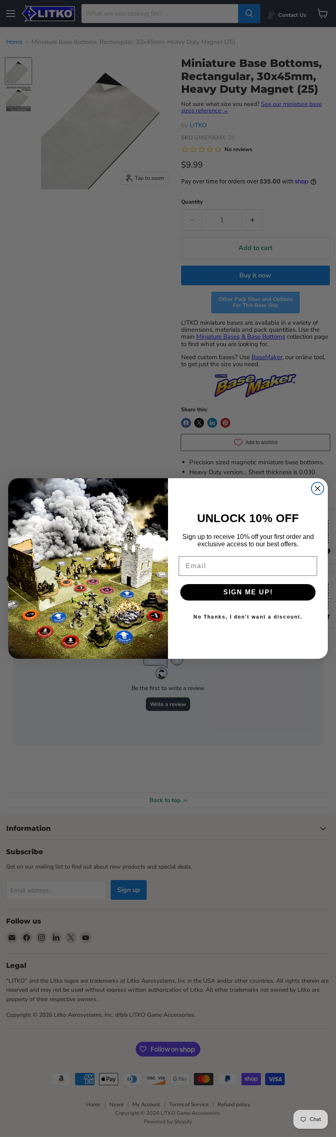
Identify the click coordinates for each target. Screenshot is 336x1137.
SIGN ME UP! (248, 592)
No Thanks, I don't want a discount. (247, 617)
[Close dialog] (317, 488)
